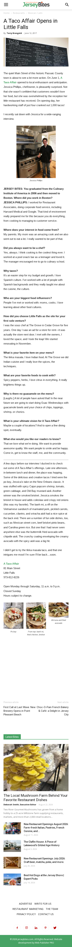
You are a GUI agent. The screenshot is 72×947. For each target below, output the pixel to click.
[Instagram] (26, 927)
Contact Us (46, 914)
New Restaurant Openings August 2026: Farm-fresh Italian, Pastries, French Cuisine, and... (46, 828)
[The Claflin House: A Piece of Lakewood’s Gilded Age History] (12, 846)
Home (6, 13)
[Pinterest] (45, 927)
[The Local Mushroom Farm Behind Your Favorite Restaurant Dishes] (36, 767)
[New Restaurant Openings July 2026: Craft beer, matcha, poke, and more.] (12, 863)
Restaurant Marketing (27, 909)
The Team (52, 909)
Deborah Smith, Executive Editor (19, 804)
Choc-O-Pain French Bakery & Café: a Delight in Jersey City (53, 711)
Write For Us (42, 903)
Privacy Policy (26, 914)
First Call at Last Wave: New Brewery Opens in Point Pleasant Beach (19, 711)
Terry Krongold (14, 33)
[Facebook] (17, 927)
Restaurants (19, 13)
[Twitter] (54, 927)
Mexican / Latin (35, 13)
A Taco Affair (11, 563)
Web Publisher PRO (44, 942)
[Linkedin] (36, 927)
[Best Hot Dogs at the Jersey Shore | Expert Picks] (12, 880)
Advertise (25, 903)
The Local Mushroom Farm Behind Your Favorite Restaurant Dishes (35, 797)
